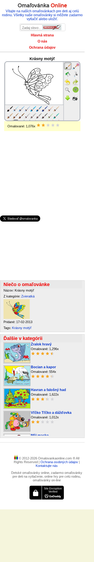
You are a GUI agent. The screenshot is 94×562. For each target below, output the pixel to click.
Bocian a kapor (43, 367)
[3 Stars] (48, 125)
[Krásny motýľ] (16, 318)
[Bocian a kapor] (17, 384)
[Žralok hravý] (17, 361)
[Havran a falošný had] (17, 407)
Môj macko (40, 435)
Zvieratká (28, 296)
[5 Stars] (58, 125)
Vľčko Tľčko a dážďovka (51, 412)
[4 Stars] (53, 125)
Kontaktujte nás (47, 466)
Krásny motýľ (21, 328)
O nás (42, 41)
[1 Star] (38, 125)
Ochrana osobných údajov (59, 462)
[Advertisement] (42, 166)
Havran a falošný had (48, 390)
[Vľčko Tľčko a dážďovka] (17, 430)
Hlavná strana (42, 35)
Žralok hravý (41, 344)
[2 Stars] (43, 125)
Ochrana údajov (42, 47)
